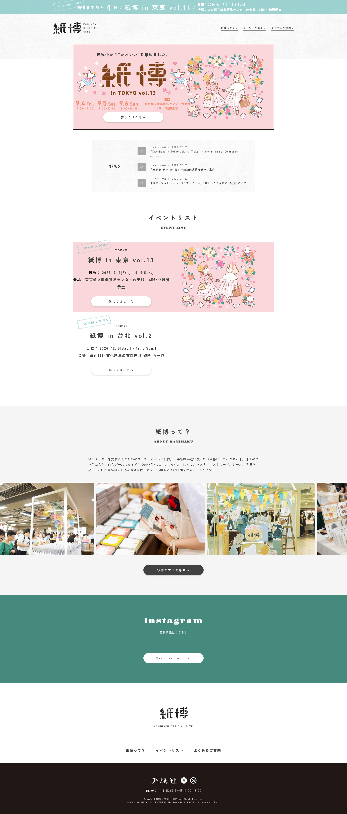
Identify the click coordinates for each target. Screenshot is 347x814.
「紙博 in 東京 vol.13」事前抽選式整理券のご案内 (182, 169)
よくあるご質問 (207, 750)
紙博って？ (136, 750)
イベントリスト (170, 750)
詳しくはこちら (133, 117)
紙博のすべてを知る (173, 570)
